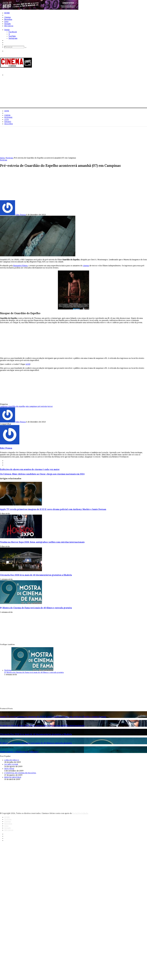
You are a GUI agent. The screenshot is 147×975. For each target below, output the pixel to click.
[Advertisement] (64, 93)
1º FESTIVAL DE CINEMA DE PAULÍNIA (20, 773)
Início (2, 158)
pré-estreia (42, 406)
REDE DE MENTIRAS (12, 777)
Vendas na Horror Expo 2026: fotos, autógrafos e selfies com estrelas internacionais (42, 542)
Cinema (7, 17)
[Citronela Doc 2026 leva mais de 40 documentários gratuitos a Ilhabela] (21, 570)
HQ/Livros (8, 26)
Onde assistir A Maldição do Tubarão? (19, 751)
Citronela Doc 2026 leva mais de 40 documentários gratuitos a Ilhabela (36, 575)
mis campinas (31, 406)
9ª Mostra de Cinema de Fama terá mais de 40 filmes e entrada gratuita (36, 607)
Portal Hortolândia (80, 813)
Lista (6, 21)
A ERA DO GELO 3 (11, 760)
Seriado (7, 24)
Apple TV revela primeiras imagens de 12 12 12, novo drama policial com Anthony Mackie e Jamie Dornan (53, 509)
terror (50, 406)
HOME (7, 13)
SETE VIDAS (9, 768)
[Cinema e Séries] (16, 67)
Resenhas (8, 19)
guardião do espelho (16, 406)
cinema (86, 266)
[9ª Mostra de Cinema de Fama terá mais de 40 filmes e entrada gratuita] (21, 603)
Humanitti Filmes (20, 266)
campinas (4, 406)
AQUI (28, 364)
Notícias (7, 15)
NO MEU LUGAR (11, 764)
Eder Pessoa (20, 215)
